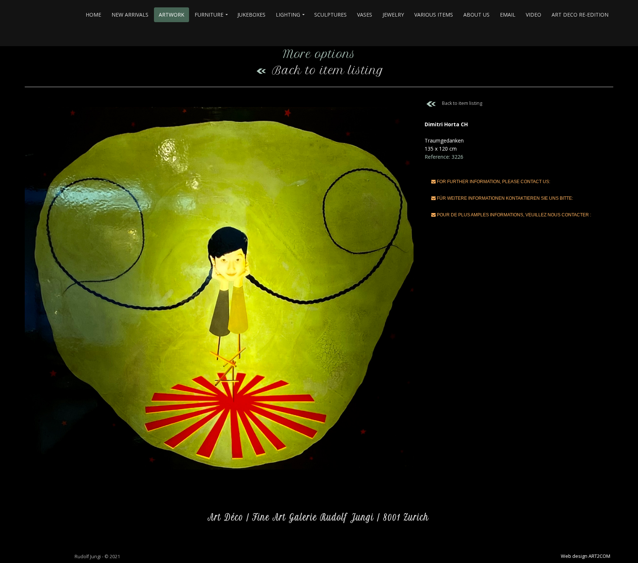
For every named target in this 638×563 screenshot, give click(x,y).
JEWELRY (393, 14)
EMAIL (507, 14)
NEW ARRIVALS (130, 14)
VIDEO (533, 14)
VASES (364, 14)
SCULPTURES (330, 14)
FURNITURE (209, 14)
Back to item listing (328, 70)
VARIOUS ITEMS (433, 14)
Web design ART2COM (585, 556)
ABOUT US (476, 14)
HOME (93, 14)
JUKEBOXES (251, 14)
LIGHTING (288, 14)
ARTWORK (171, 14)
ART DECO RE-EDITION (580, 14)
